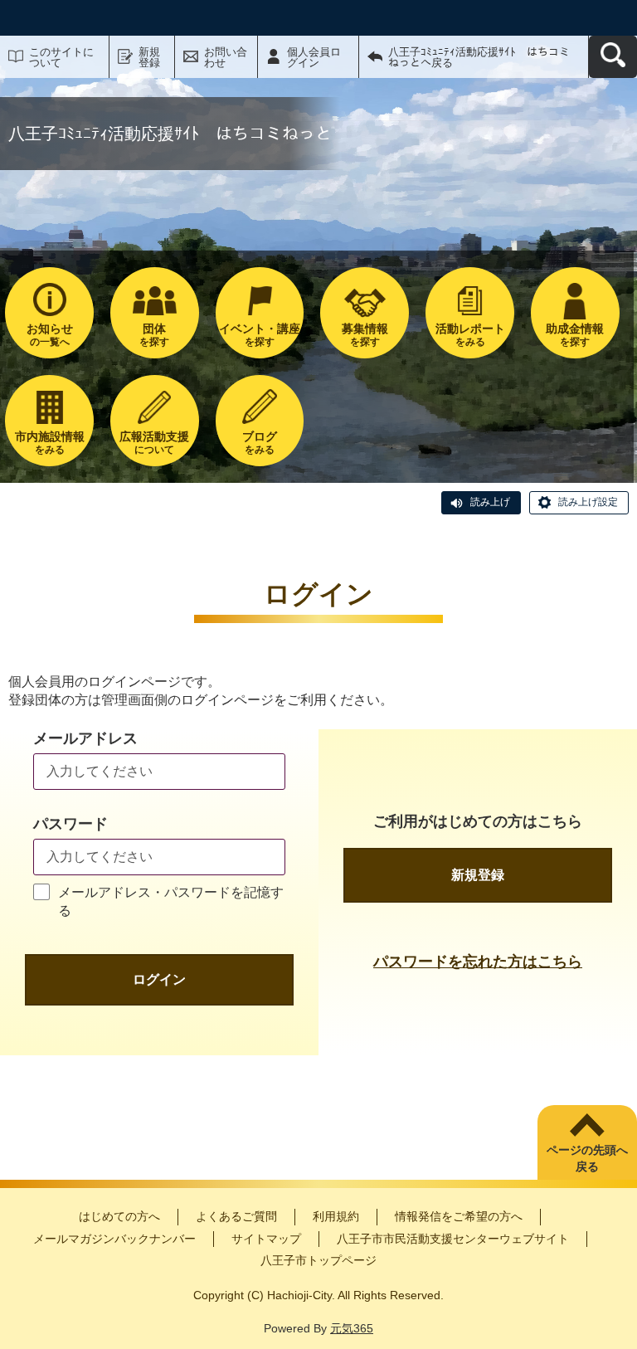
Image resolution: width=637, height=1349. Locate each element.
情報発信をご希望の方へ (459, 1216)
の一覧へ (50, 335)
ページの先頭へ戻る (587, 1158)
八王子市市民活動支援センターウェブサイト (453, 1238)
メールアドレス (85, 738)
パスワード (70, 824)
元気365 (351, 1328)
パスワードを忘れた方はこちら (477, 961)
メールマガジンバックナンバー (114, 1238)
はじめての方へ (119, 1216)
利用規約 (336, 1216)
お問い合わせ (225, 57)
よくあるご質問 (236, 1216)
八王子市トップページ (318, 1260)
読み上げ (490, 502)
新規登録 (149, 57)
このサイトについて (61, 57)
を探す (154, 335)
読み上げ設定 (588, 502)
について (154, 442)
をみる (470, 335)
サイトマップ (266, 1238)
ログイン (159, 979)
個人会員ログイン (314, 57)
